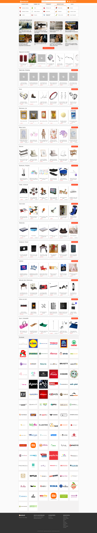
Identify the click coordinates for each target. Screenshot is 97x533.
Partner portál (50, 518)
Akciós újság (25, 4)
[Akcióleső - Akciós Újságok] (24, 1)
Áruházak (64, 522)
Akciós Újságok (65, 526)
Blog (72, 4)
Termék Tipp (65, 523)
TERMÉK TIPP (37, 4)
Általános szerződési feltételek (38, 516)
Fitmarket (48, 4)
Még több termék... (74, 89)
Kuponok (64, 519)
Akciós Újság (65, 516)
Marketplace (60, 4)
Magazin (64, 524)
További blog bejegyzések (48, 47)
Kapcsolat (50, 516)
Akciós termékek (66, 518)
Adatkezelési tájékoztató (37, 518)
